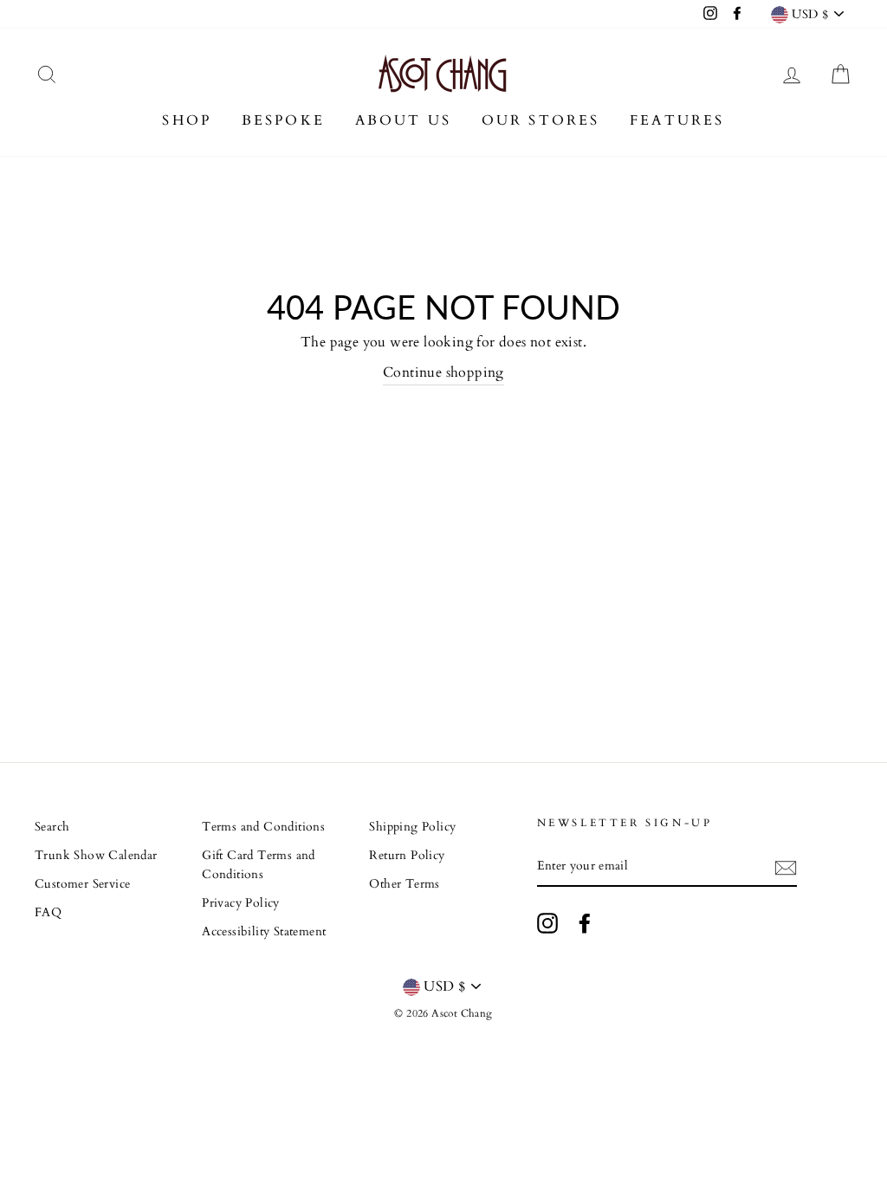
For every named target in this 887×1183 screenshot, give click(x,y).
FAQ (48, 913)
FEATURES (677, 120)
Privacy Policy (241, 903)
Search (52, 827)
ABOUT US (403, 120)
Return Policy (406, 855)
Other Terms (404, 884)
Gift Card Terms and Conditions (258, 865)
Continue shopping (443, 372)
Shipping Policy (412, 827)
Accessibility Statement (264, 932)
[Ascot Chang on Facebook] (584, 923)
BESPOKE (283, 120)
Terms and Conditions (263, 827)
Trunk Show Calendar (96, 855)
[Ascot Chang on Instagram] (547, 923)
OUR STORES (541, 120)
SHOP (186, 120)
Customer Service (82, 884)
